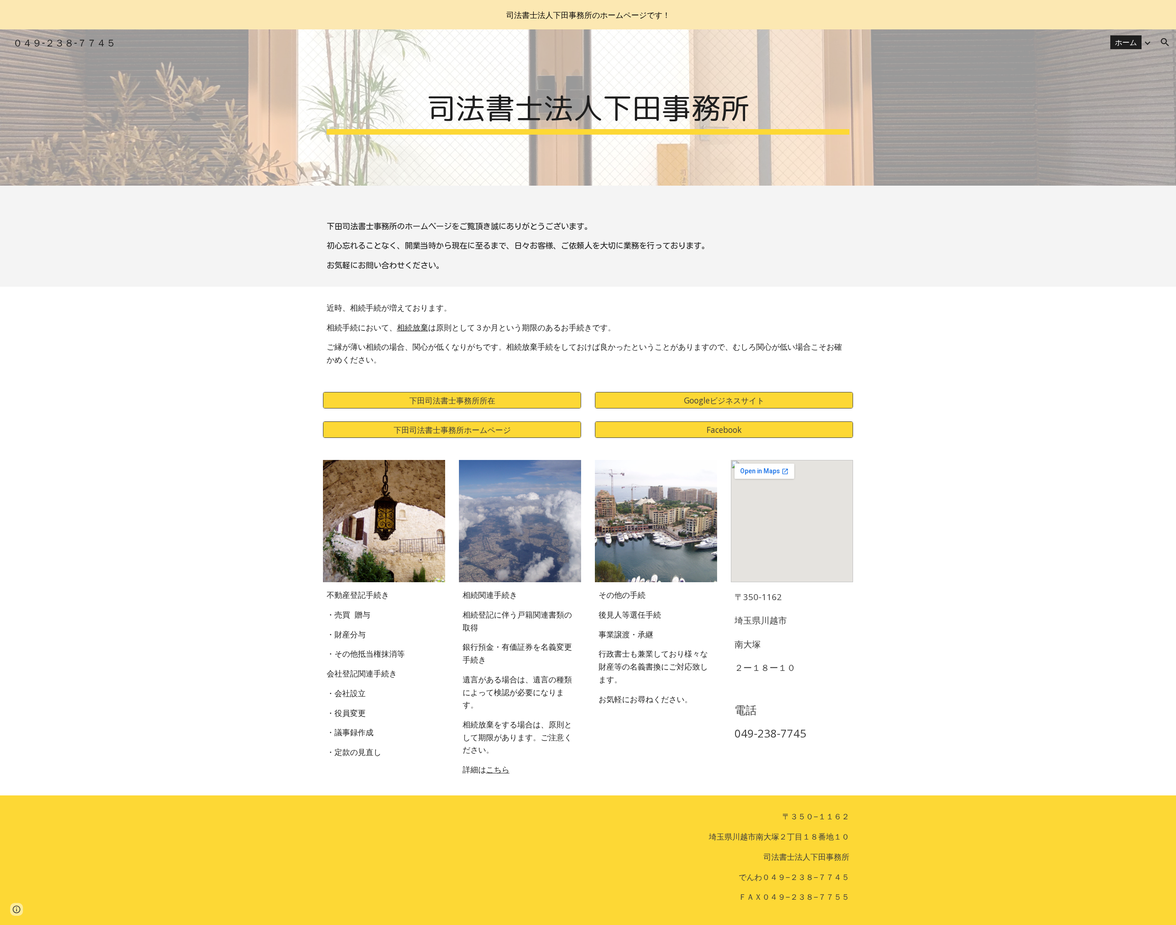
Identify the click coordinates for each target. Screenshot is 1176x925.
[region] (588, 14)
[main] (588, 108)
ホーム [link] (1126, 42)
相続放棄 (412, 327)
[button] (1165, 42)
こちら (497, 769)
